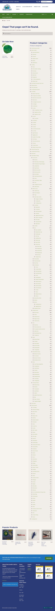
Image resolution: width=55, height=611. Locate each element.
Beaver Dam (35, 415)
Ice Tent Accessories (36, 128)
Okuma (34, 473)
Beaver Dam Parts (36, 93)
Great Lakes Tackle (37, 196)
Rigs (35, 397)
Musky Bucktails (37, 260)
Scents (35, 178)
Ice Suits (34, 126)
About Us (18, 6)
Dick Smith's (35, 434)
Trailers (37, 289)
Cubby (34, 428)
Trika (34, 502)
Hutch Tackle (35, 450)
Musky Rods (36, 372)
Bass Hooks (36, 312)
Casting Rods (36, 366)
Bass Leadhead (38, 229)
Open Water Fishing (35, 155)
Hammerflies (35, 446)
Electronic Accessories (37, 97)
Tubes (37, 291)
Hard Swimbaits (39, 211)
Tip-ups (34, 143)
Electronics (35, 99)
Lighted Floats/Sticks (38, 395)
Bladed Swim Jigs (39, 231)
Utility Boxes (36, 186)
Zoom (34, 516)
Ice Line (34, 116)
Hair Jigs (37, 236)
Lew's (34, 457)
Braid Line (36, 324)
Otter (34, 475)
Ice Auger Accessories (37, 101)
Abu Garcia (35, 411)
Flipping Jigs (39, 248)
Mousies (34, 56)
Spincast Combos (37, 357)
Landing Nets (36, 165)
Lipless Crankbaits (39, 217)
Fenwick (34, 438)
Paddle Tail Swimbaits (40, 279)
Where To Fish (37, 6)
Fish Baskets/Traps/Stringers (39, 163)
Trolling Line (36, 335)
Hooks (35, 314)
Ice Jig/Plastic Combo (38, 110)
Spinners (35, 300)
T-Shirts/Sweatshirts (36, 79)
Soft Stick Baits (38, 285)
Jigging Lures (35, 134)
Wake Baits (38, 223)
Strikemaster (35, 496)
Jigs (35, 227)
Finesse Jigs (39, 246)
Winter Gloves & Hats (37, 147)
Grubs (37, 275)
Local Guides (45, 6)
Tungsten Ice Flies (37, 112)
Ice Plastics (35, 120)
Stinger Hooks (36, 318)
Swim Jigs (39, 254)
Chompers (35, 421)
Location (11, 1)
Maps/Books (36, 167)
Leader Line (36, 331)
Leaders (35, 392)
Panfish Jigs (38, 240)
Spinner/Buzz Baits (37, 298)
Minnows (34, 54)
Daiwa (34, 432)
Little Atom (35, 459)
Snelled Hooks (36, 316)
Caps (34, 66)
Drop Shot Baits (38, 273)
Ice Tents (34, 130)
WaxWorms (35, 62)
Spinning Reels (36, 347)
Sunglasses (35, 77)
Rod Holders (36, 174)
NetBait (34, 469)
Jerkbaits (37, 213)
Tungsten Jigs (38, 256)
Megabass (35, 461)
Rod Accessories (37, 172)
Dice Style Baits (38, 271)
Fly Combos (36, 355)
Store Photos (29, 14)
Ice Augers (35, 103)
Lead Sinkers (36, 390)
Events (17, 9)
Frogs (35, 194)
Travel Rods (36, 378)
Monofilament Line (37, 333)
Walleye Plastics (39, 293)
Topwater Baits (38, 221)
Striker (34, 498)
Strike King (35, 494)
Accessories (35, 157)
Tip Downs (35, 139)
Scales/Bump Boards (38, 176)
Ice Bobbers (35, 105)
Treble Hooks (35, 145)
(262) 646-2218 (5, 1)
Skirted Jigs (38, 244)
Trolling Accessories (38, 184)
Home (4, 20)
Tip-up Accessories (36, 141)
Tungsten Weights (37, 401)
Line (33, 322)
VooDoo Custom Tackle (37, 508)
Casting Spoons (38, 304)
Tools (35, 182)
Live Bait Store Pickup (35, 151)
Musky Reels (36, 343)
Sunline (34, 500)
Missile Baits (35, 465)
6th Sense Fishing (36, 409)
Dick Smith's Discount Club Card (37, 83)
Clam (34, 423)
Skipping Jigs (39, 252)
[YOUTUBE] (37, 1)
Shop (8, 14)
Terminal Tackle (36, 382)
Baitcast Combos (37, 353)
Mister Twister (35, 467)
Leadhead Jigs (38, 238)
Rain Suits (34, 75)
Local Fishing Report (27, 6)
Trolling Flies (38, 200)
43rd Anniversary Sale (35, 48)
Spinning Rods (36, 374)
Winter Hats (35, 81)
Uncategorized (34, 518)
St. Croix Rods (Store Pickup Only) (39, 492)
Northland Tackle (36, 471)
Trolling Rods (36, 380)
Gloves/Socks (35, 72)
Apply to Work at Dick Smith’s (10, 584)
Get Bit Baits (35, 442)
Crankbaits (38, 209)
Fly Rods (35, 370)
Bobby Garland (35, 419)
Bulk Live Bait (33, 50)
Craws (37, 267)
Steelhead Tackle (37, 308)
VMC (34, 506)
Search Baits (38, 242)
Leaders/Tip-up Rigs (36, 136)
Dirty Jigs (34, 436)
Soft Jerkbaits (38, 283)
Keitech (34, 454)
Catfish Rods (36, 368)
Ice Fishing (33, 91)
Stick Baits (38, 219)
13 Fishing (35, 407)
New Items (33, 153)
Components (36, 388)
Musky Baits (36, 258)
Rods (34, 361)
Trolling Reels (36, 349)
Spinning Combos (37, 359)
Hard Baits (36, 205)
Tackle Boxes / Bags (38, 180)
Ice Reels (34, 122)
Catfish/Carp (36, 190)
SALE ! (3, 14)
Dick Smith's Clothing (37, 68)
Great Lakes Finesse (36, 444)
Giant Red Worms (36, 52)
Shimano (34, 490)
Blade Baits (38, 207)
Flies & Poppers (37, 192)
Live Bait (14, 14)
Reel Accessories (37, 169)
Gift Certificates (34, 87)
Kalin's (34, 452)
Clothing (33, 64)
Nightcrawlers (35, 58)
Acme (34, 413)
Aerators (35, 159)
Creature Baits (38, 269)
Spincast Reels (36, 345)
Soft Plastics (36, 264)
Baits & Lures (35, 188)
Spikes (34, 60)
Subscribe (16, 1)
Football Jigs (39, 250)
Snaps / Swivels (37, 399)
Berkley (34, 417)
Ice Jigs (34, 108)
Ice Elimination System (35, 89)
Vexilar (34, 504)
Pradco (34, 481)
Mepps (34, 463)
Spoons (35, 302)
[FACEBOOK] (36, 1)
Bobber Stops (36, 384)
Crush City (35, 426)
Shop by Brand (34, 405)
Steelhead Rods (37, 376)
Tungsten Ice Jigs (37, 114)
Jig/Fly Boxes (35, 132)
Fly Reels (35, 341)
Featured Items (34, 85)
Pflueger (34, 479)
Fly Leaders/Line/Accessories (39, 328)
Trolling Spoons (38, 203)
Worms (37, 295)
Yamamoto (35, 510)
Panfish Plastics (38, 281)
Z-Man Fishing (35, 514)
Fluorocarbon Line (37, 326)
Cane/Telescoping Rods (38, 364)
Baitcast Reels (36, 339)
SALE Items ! (33, 403)
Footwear (34, 70)
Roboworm (35, 487)
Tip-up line (36, 118)
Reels (34, 337)
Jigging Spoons (38, 306)
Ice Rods (34, 124)
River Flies (36, 262)
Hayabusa (35, 448)
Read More (4, 580)
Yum (33, 512)
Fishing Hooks (35, 310)
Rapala (34, 483)
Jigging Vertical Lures (39, 215)
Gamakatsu (35, 440)
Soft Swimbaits (38, 287)
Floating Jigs (38, 234)
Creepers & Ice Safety (37, 95)
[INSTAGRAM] (39, 1)
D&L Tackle (35, 430)
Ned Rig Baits (38, 277)
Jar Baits (35, 225)
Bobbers (35, 386)
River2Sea (34, 485)
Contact (22, 14)
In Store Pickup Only (35, 149)
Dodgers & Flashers (39, 198)
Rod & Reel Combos (36, 351)
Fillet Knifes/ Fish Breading (39, 161)
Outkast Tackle (35, 477)
